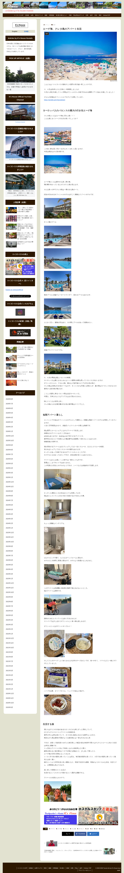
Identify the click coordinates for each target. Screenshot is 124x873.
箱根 (50, 868)
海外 (46, 828)
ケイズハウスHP (22, 868)
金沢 (81, 868)
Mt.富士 (62, 868)
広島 (72, 868)
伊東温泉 (55, 868)
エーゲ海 (59, 828)
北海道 (31, 868)
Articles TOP (87, 868)
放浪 (88, 828)
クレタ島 (74, 828)
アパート (52, 828)
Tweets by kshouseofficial (14, 290)
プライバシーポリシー (84, 870)
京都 (67, 868)
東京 (45, 868)
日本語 (26, 31)
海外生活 (102, 828)
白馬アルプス (38, 868)
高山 (76, 868)
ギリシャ (66, 828)
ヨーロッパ (81, 828)
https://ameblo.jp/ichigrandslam (54, 100)
